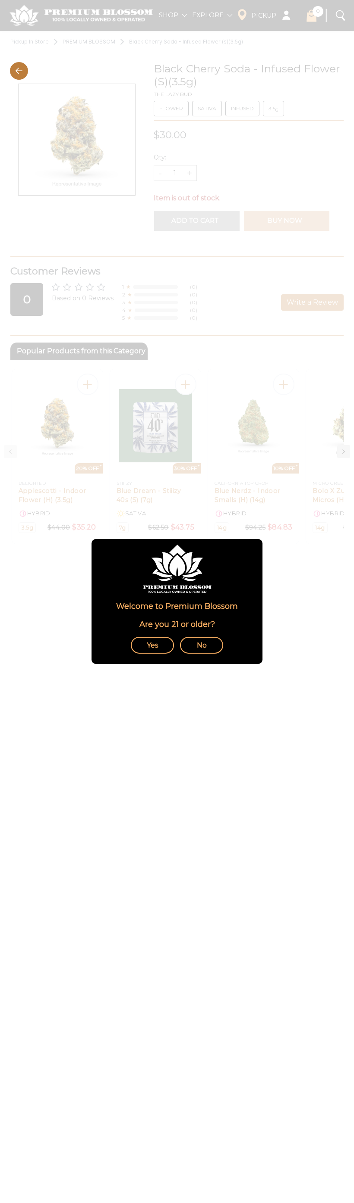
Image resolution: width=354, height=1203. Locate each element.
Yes (152, 645)
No (202, 645)
